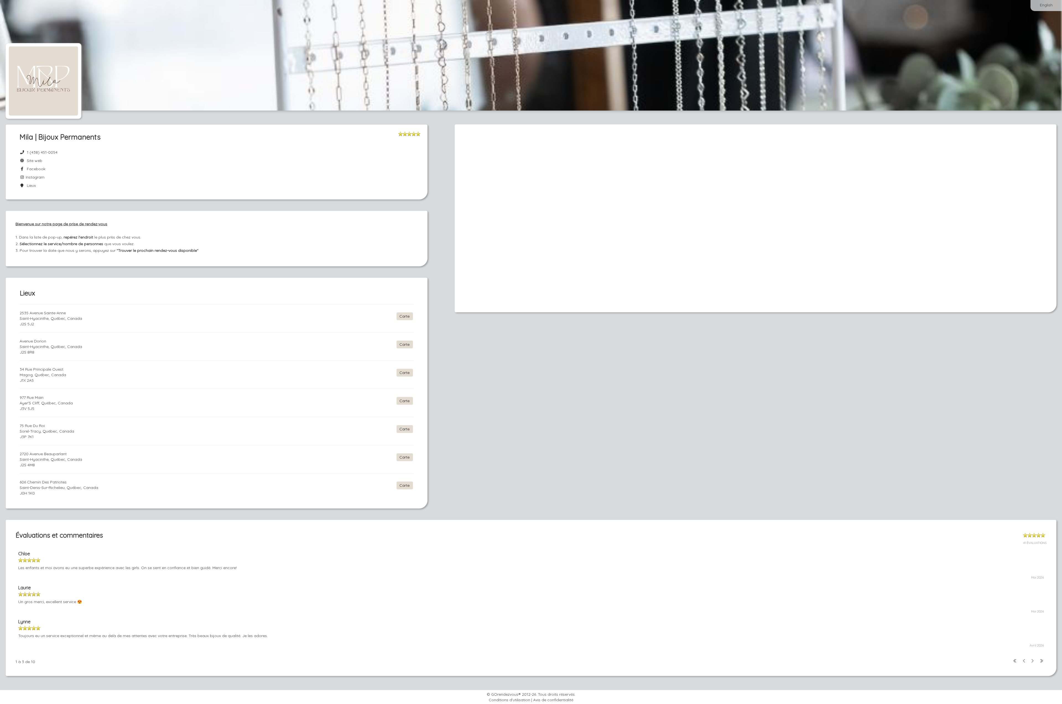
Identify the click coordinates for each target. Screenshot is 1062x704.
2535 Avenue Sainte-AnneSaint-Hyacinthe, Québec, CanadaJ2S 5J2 (51, 318)
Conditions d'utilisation (509, 699)
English (1046, 4)
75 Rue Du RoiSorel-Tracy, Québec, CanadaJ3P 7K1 (47, 431)
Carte (404, 316)
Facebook (35, 168)
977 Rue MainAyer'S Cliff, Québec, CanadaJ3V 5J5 (46, 403)
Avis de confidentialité (553, 699)
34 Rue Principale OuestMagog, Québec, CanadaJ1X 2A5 (43, 375)
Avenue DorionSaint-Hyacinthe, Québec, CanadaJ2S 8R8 (51, 347)
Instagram (35, 177)
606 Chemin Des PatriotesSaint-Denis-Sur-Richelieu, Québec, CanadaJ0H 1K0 (59, 488)
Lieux (30, 185)
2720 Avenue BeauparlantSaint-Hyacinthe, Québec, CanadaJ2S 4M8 (51, 459)
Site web (33, 160)
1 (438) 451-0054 (42, 152)
